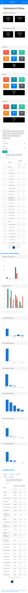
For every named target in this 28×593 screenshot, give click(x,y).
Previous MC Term (16, 135)
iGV (20, 489)
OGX (19, 164)
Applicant (5, 474)
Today (4, 131)
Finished (11, 476)
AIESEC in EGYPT (14, 590)
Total (15, 489)
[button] (2, 2)
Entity (9, 162)
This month (21, 131)
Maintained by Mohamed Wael (11, 591)
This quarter (13, 133)
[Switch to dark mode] (26, 2)
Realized (5, 476)
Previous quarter (20, 133)
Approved (18, 474)
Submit (4, 151)
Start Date (4, 141)
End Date (4, 146)
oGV (25, 164)
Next (19, 247)
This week (9, 131)
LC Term (9, 135)
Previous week (15, 131)
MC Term (4, 135)
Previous (10, 247)
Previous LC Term (6, 138)
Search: (7, 157)
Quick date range (6, 129)
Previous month (6, 133)
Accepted (12, 474)
